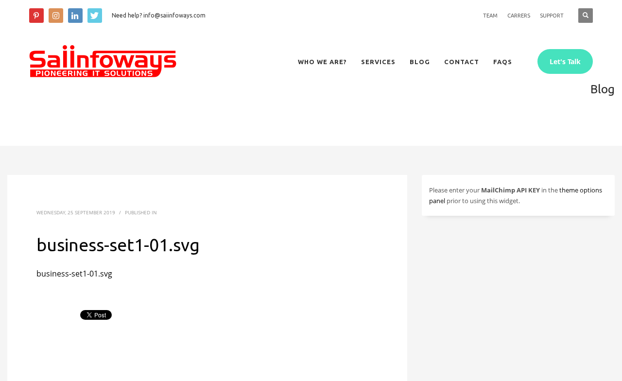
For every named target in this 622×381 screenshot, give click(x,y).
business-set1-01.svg (74, 273)
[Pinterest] (36, 15)
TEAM (490, 15)
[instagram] (56, 15)
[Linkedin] (75, 15)
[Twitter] (94, 15)
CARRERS (518, 15)
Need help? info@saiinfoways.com (159, 15)
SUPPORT (552, 15)
